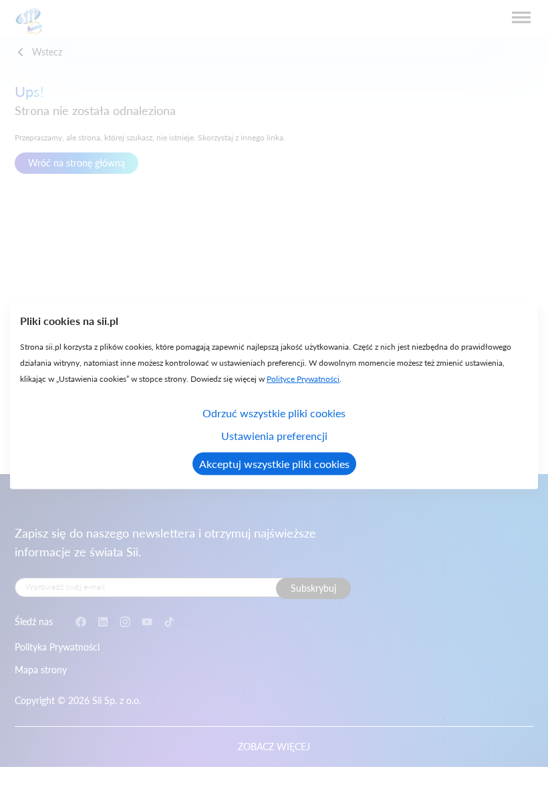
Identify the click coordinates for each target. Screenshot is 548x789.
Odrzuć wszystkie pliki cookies (274, 413)
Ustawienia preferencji (274, 435)
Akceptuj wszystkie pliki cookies (274, 463)
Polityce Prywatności (303, 379)
